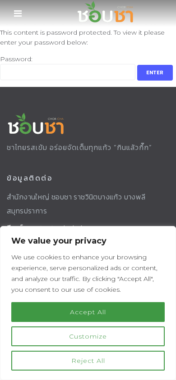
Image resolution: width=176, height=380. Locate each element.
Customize (88, 336)
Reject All (88, 361)
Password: (16, 59)
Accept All (88, 312)
